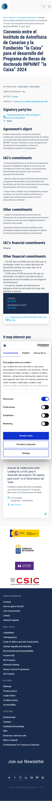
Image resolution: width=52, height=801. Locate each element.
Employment (9, 717)
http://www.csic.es (24, 581)
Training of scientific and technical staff (30, 101)
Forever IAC (9, 655)
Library (6, 615)
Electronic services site (14, 735)
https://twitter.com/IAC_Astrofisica (9, 777)
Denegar (26, 453)
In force (11, 301)
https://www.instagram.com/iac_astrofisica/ (20, 777)
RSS (5, 731)
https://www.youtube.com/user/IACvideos (31, 777)
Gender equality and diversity (17, 646)
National (12, 308)
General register (11, 620)
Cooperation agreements (26, 17)
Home (5, 17)
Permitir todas (26, 436)
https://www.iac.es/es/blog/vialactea (43, 777)
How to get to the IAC (13, 606)
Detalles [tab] (26, 353)
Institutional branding (13, 726)
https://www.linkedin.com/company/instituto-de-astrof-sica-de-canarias (26, 777)
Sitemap (7, 686)
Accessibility (9, 704)
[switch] (45, 407)
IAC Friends (8, 674)
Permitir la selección (26, 444)
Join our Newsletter (26, 761)
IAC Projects (9, 660)
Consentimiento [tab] (10, 353)
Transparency (10, 637)
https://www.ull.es (24, 566)
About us (12, 17)
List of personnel (11, 611)
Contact (7, 602)
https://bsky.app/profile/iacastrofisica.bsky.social (37, 777)
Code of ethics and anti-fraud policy (21, 642)
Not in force (16, 505)
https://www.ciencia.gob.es (24, 533)
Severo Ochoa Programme (16, 669)
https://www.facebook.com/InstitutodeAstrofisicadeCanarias (15, 777)
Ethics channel (10, 740)
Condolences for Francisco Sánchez (21, 745)
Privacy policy (10, 691)
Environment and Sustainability (18, 651)
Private (15, 97)
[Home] (4, 6)
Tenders (7, 722)
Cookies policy (10, 700)
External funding (11, 664)
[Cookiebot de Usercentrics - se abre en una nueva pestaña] (37, 345)
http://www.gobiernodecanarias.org (24, 549)
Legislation (8, 632)
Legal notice (9, 695)
